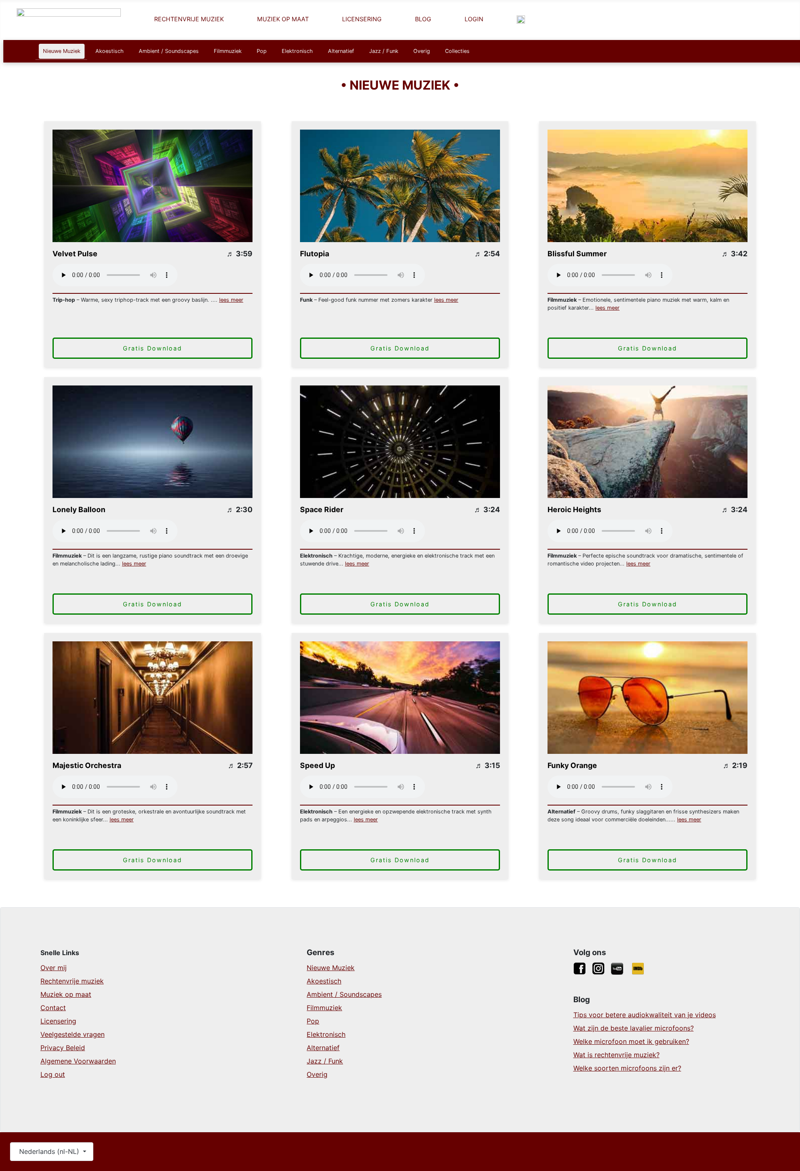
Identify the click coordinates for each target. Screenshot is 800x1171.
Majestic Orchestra (86, 765)
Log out (52, 1074)
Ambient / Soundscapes (169, 51)
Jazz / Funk (383, 51)
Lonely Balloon (78, 509)
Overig (421, 51)
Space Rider (321, 509)
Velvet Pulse (75, 253)
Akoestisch (109, 51)
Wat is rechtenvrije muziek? (616, 1055)
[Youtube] (617, 967)
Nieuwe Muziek (61, 51)
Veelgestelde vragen (72, 1034)
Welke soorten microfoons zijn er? (627, 1068)
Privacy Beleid (62, 1047)
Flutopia (314, 253)
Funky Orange (572, 765)
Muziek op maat (65, 994)
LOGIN (474, 19)
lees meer (231, 300)
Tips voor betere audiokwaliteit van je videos (644, 1015)
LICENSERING (362, 19)
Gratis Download (152, 348)
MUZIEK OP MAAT (283, 19)
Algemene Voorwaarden (78, 1061)
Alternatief (341, 51)
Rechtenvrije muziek (72, 981)
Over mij (53, 967)
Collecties (457, 51)
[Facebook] (579, 967)
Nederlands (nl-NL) (49, 1151)
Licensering (58, 1021)
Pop (262, 51)
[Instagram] (598, 967)
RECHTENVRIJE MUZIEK (189, 19)
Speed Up (317, 765)
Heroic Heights (574, 509)
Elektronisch (297, 51)
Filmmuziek (228, 51)
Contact (53, 1007)
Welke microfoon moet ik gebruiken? (631, 1041)
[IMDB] (638, 967)
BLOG (423, 19)
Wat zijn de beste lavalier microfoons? (633, 1028)
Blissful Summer (577, 253)
